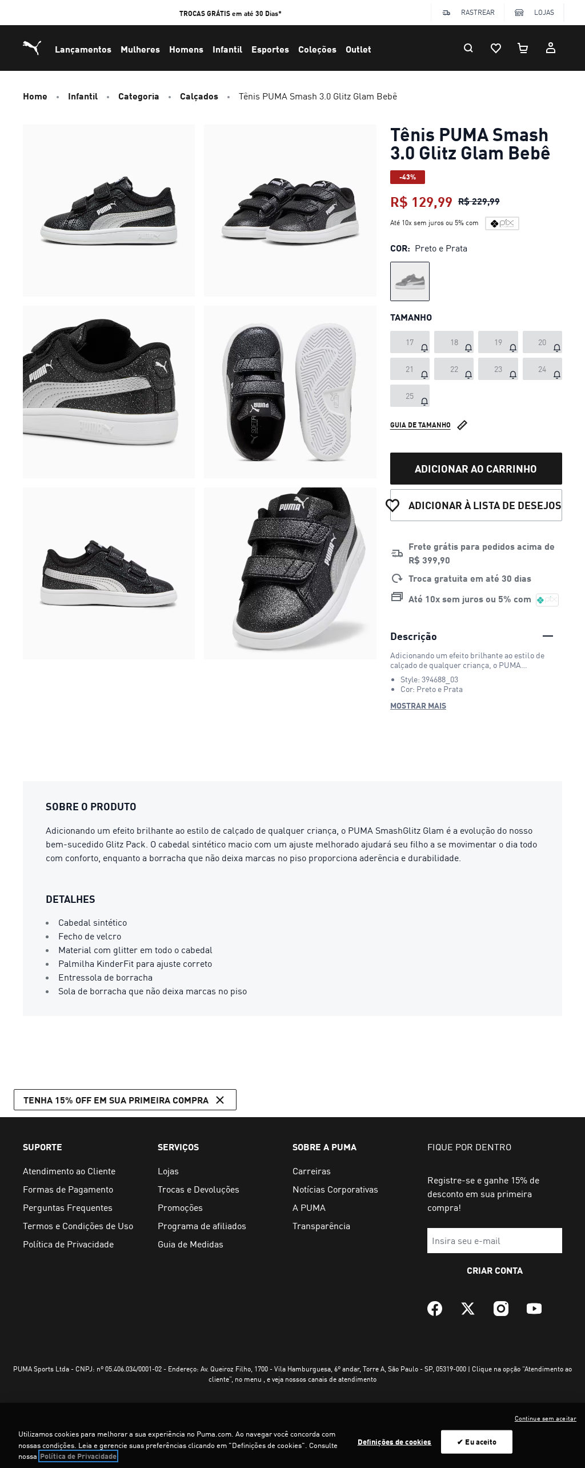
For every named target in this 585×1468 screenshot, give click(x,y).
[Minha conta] (550, 48)
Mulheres (140, 48)
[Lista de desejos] (495, 48)
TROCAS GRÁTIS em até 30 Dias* (230, 13)
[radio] (410, 281)
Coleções (317, 48)
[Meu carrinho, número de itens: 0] (523, 48)
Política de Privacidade (78, 1456)
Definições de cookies (395, 1441)
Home (35, 95)
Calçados (199, 95)
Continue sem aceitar (545, 1418)
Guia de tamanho (420, 425)
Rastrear (478, 12)
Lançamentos (83, 48)
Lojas (544, 12)
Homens (186, 48)
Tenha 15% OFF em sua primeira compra (116, 1099)
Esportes (270, 48)
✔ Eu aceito (476, 1441)
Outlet (358, 48)
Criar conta (495, 1270)
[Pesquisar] (468, 48)
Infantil (227, 48)
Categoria (138, 95)
